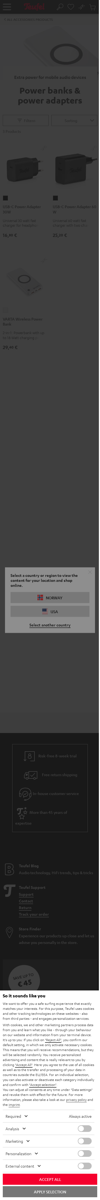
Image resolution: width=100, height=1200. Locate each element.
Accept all (50, 1179)
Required (13, 1116)
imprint (14, 1104)
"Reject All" (53, 1040)
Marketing (14, 1141)
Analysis (12, 1128)
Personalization (18, 1153)
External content (20, 1165)
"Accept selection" (42, 1084)
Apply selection (50, 1191)
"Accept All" (23, 1064)
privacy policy (76, 1099)
